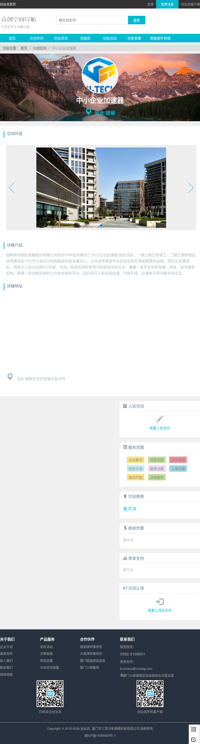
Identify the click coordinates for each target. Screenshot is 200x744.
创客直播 (134, 38)
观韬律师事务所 (91, 646)
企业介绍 (6, 646)
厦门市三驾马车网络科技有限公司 (116, 728)
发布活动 (46, 646)
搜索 (136, 20)
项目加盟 (46, 660)
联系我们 (6, 667)
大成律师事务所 (91, 653)
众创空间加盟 (49, 667)
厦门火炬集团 (89, 667)
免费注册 (167, 4)
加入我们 (6, 660)
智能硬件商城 (160, 38)
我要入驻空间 (160, 427)
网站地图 (6, 674)
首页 (12, 38)
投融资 (85, 38)
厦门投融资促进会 (92, 660)
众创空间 (36, 38)
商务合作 (6, 653)
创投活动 (110, 38)
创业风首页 (8, 4)
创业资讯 (61, 38)
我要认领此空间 (160, 610)
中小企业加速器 (64, 48)
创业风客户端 (190, 4)
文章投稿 (46, 653)
